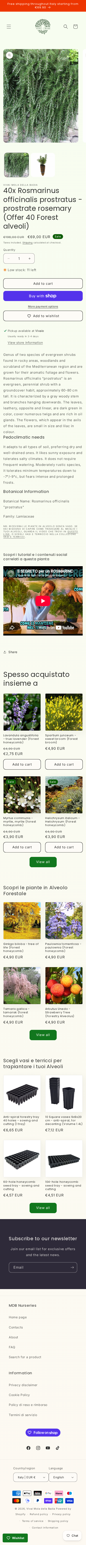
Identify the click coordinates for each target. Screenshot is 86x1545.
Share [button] (12, 652)
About (13, 1337)
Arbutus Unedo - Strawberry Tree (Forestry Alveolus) (59, 1012)
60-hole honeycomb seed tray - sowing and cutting (21, 1185)
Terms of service (32, 1521)
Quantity (9, 250)
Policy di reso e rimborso (28, 1405)
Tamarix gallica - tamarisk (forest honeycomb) (16, 1012)
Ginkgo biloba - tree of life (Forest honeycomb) (21, 947)
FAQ (12, 1347)
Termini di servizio (23, 1415)
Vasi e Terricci (14, 536)
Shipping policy (58, 1521)
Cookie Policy (19, 1395)
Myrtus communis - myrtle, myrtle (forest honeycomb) (19, 821)
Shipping (27, 242)
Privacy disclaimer (23, 1385)
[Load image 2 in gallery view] (43, 165)
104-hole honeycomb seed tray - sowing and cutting (63, 1185)
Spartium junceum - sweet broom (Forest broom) (61, 739)
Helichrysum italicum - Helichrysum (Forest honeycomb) (62, 821)
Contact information (45, 1527)
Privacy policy (61, 1514)
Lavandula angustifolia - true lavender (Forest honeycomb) (21, 739)
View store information (25, 342)
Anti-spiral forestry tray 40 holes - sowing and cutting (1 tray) (21, 1120)
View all (43, 862)
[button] (9, 26)
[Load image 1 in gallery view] (16, 165)
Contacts (16, 1327)
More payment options (43, 306)
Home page (18, 1317)
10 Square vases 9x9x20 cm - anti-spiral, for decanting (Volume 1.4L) (64, 1120)
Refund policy (39, 1514)
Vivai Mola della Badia (40, 1508)
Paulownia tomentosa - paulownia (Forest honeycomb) (63, 947)
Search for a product (25, 1357)
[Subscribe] (72, 1267)
